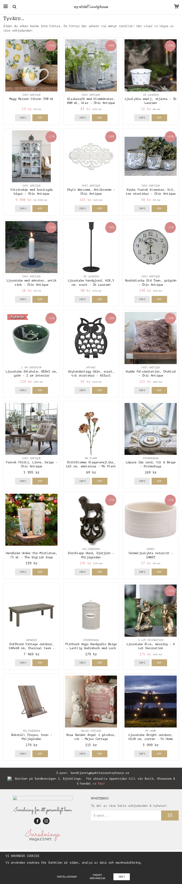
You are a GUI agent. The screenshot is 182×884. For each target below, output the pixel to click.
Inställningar (67, 876)
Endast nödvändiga (97, 876)
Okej (122, 876)
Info (23, 117)
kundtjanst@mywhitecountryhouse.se (100, 773)
